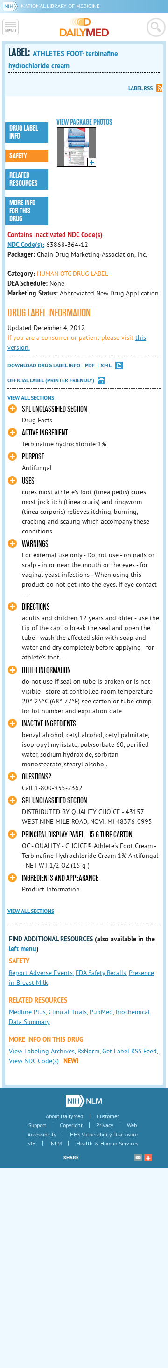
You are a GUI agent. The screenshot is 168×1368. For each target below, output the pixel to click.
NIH (31, 1143)
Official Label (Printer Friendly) (50, 380)
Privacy (104, 1125)
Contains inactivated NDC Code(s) (55, 235)
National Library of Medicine (60, 5)
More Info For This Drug (22, 211)
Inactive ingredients (49, 724)
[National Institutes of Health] (12, 5)
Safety (18, 156)
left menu (22, 949)
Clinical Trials (68, 1012)
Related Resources (23, 179)
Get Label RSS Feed (129, 1051)
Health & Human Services (107, 1143)
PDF (90, 365)
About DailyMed (64, 1116)
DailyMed (84, 27)
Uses (28, 481)
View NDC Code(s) (34, 1061)
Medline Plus (27, 1012)
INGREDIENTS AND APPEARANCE (60, 878)
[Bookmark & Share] (148, 1157)
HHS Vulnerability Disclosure (104, 1134)
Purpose (33, 457)
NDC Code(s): (25, 244)
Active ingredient (45, 433)
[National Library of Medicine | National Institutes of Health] (84, 1101)
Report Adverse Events (41, 972)
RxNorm (88, 1051)
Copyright (71, 1125)
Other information (46, 670)
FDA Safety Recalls (101, 972)
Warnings (35, 544)
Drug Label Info (23, 132)
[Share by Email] (138, 1157)
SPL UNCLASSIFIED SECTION (54, 409)
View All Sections (30, 397)
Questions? (36, 777)
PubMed (101, 1012)
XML (106, 365)
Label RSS (140, 88)
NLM (56, 1143)
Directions (36, 607)
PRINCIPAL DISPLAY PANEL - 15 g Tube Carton (77, 835)
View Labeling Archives (42, 1051)
